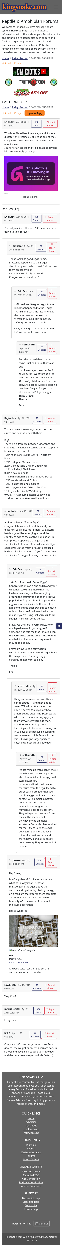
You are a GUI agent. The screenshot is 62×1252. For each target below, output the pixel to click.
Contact (36, 125)
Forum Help (31, 1209)
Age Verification (31, 1178)
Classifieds (31, 1125)
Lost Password (31, 1129)
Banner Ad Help (31, 1198)
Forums (31, 1155)
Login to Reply (34, 113)
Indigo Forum (20, 58)
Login (19, 63)
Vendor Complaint (31, 1186)
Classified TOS (31, 1175)
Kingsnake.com (13, 1237)
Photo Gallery (31, 1159)
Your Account (31, 1132)
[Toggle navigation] (56, 7)
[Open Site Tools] (59, 626)
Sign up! (43, 1223)
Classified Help (31, 1201)
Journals (31, 1145)
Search (7, 63)
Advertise (31, 1122)
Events (31, 1148)
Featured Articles (31, 1152)
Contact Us (31, 1205)
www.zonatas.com (19, 962)
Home (5, 58)
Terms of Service (31, 1171)
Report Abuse (51, 124)
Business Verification (31, 1182)
